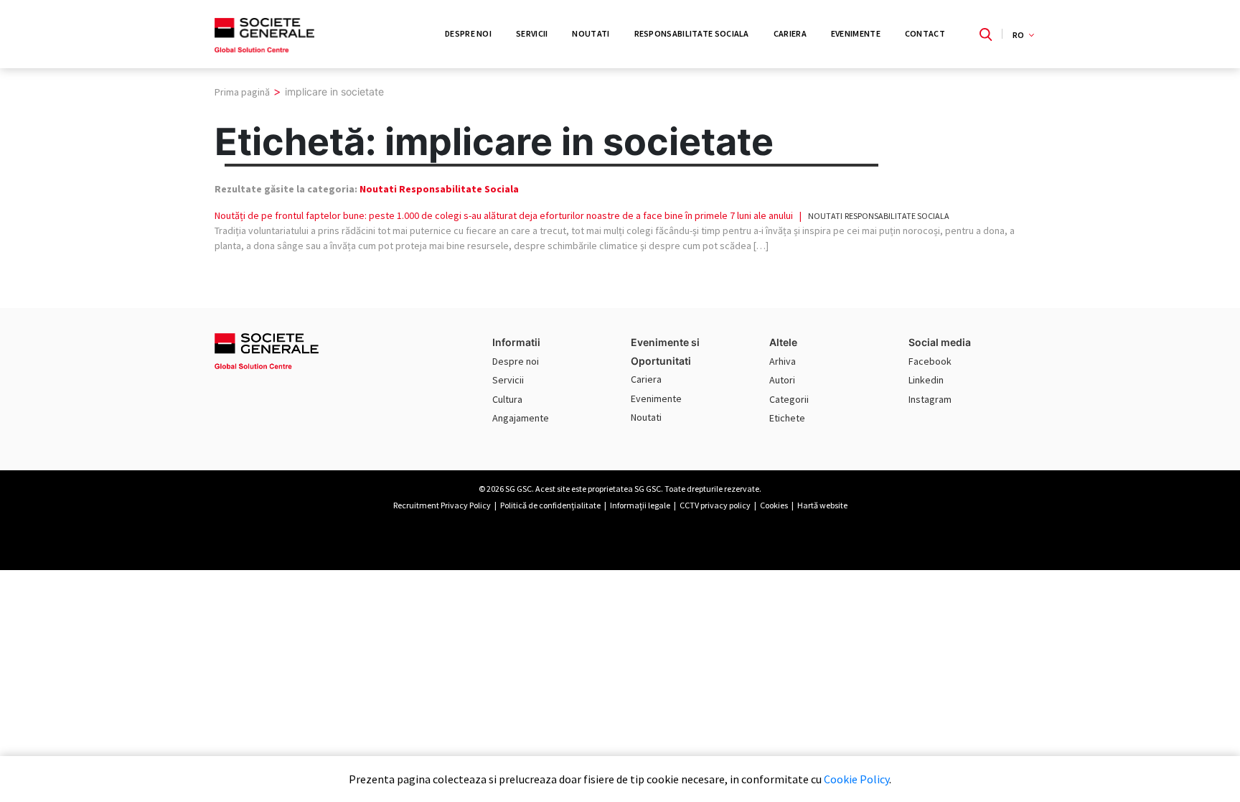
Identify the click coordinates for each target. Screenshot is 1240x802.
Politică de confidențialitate (550, 505)
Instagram (930, 399)
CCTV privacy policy (715, 505)
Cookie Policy (856, 779)
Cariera (790, 33)
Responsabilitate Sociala (691, 33)
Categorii (789, 399)
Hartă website (822, 505)
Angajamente (520, 417)
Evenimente (855, 33)
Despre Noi (468, 33)
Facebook (930, 361)
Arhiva (782, 361)
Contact (925, 33)
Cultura (507, 399)
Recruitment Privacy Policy (442, 505)
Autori (782, 379)
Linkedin (926, 379)
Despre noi (515, 361)
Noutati (590, 33)
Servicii (532, 33)
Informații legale (640, 505)
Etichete (787, 417)
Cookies (774, 505)
